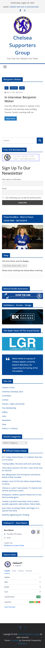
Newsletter (6, 420)
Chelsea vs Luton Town (14, 545)
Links (4, 416)
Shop (4, 424)
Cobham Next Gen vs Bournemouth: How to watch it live (24, 8)
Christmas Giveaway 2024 (12, 391)
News (22, 88)
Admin (20, 92)
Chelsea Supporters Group (22, 45)
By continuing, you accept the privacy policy (23, 197)
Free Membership (9, 408)
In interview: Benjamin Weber (20, 99)
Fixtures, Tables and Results (13, 404)
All (7, 88)
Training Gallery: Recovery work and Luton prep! (21, 464)
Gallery (5, 412)
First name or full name (11, 179)
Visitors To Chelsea (10, 428)
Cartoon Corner (8, 387)
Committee (6, 396)
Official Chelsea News (16, 450)
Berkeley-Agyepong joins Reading (15, 515)
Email (4, 188)
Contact (5, 400)
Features (14, 88)
